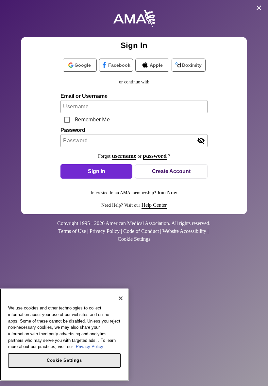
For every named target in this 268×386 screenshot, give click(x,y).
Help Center (154, 205)
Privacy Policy (105, 231)
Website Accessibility (184, 231)
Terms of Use (72, 231)
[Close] (120, 298)
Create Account (171, 171)
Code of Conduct (141, 231)
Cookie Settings (64, 360)
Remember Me (92, 119)
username (124, 155)
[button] (96, 171)
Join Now (167, 192)
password (155, 155)
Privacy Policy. (90, 346)
